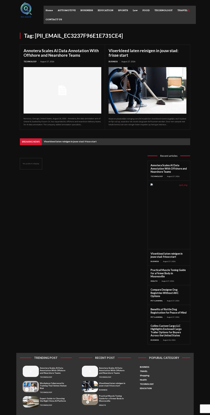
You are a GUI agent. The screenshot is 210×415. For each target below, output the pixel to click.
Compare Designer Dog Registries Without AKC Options (165, 293)
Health (154, 281)
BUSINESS (113, 61)
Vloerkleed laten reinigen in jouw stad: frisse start (143, 53)
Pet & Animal (157, 301)
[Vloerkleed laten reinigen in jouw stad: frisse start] (147, 90)
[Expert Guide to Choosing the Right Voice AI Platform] (31, 401)
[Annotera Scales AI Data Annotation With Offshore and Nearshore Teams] (62, 90)
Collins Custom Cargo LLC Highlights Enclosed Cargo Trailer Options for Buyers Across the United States (166, 330)
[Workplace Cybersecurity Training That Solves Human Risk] (31, 386)
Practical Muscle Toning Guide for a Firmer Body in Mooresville (168, 273)
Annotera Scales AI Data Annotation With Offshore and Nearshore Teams (61, 53)
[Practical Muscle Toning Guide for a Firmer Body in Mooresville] (90, 399)
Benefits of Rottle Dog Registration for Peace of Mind (169, 311)
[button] (188, 10)
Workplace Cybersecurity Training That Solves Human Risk (53, 385)
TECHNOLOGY (30, 61)
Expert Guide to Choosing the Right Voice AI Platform (53, 399)
